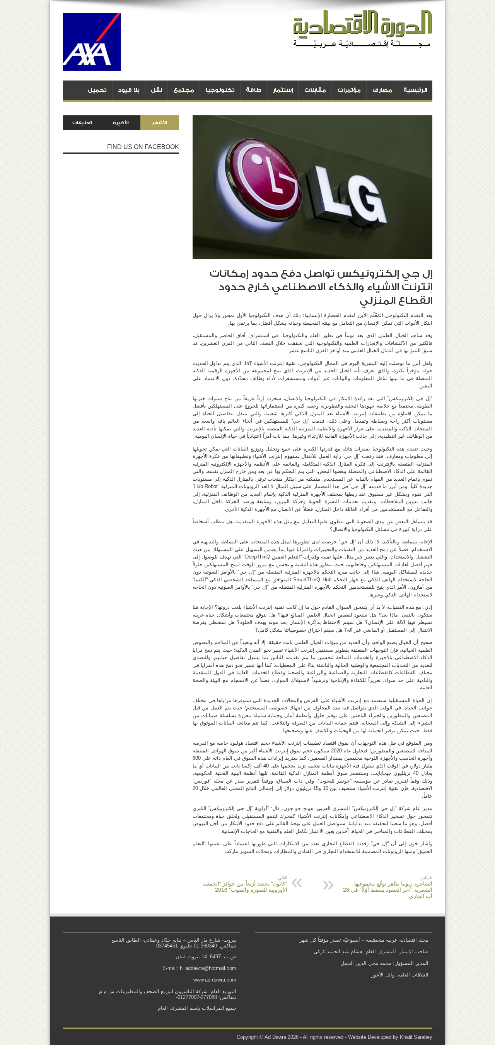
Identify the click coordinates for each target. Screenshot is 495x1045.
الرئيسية (415, 90)
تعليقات (82, 122)
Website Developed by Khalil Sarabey (390, 1037)
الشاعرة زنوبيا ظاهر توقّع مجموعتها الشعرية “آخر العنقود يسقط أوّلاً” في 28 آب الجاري (387, 887)
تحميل (97, 90)
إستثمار (283, 90)
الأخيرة (121, 122)
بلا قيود (128, 90)
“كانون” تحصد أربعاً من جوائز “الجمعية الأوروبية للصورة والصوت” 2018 (244, 884)
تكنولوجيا (220, 90)
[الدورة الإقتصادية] (362, 42)
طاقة (253, 90)
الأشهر (159, 122)
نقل (156, 90)
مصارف (382, 90)
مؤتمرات (349, 90)
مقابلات (315, 90)
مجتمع (184, 90)
